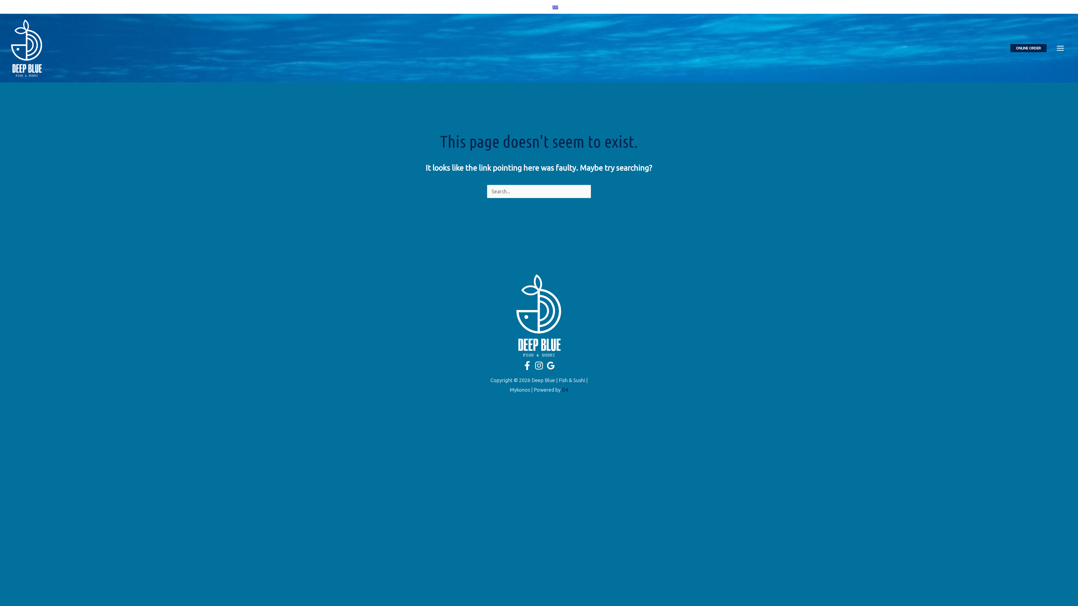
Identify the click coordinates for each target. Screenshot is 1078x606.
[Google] (538, 7)
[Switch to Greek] (555, 7)
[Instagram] (530, 7)
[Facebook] (522, 7)
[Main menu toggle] (1060, 48)
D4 (565, 389)
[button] (1028, 48)
